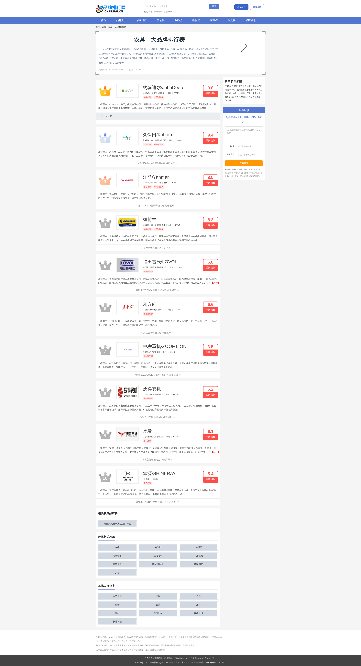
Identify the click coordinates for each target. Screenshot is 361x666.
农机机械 (198, 613)
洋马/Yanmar (156, 177)
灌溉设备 (117, 555)
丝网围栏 (198, 564)
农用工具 (198, 555)
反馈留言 (158, 658)
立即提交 (243, 163)
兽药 (117, 613)
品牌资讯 (251, 20)
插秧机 (158, 547)
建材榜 (196, 20)
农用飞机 (157, 555)
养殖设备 (117, 564)
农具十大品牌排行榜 (117, 27)
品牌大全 (121, 20)
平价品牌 (147, 441)
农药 (158, 604)
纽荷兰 (149, 219)
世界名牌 (147, 97)
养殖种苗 (117, 621)
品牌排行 (142, 20)
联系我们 (241, 7)
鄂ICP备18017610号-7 (216, 662)
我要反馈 (257, 7)
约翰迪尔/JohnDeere (163, 87)
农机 (117, 547)
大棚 (117, 572)
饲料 (158, 596)
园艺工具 (117, 596)
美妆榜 (160, 20)
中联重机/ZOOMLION (164, 346)
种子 (117, 604)
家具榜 (214, 20)
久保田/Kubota (157, 134)
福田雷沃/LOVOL (160, 261)
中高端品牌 (158, 97)
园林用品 (157, 613)
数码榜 (178, 20)
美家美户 (158, 11)
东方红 (149, 304)
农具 (198, 596)
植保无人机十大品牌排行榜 (117, 523)
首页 (103, 20)
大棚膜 (198, 547)
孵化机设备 (158, 564)
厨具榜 (231, 20)
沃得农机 (152, 388)
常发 (147, 431)
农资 (104, 27)
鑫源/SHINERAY (159, 473)
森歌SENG (168, 11)
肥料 (198, 604)
